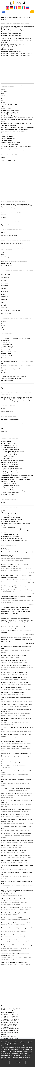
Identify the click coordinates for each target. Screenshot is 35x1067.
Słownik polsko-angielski (9, 1014)
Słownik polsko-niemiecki (9, 1021)
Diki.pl (3, 1010)
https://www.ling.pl (14, 1053)
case (8, 357)
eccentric (9, 355)
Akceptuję (17, 1062)
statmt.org (31, 572)
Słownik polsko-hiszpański (10, 1019)
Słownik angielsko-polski (9, 1024)
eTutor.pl (4, 1008)
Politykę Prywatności (14, 1049)
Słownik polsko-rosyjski (9, 1022)
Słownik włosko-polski (9, 1027)
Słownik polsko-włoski (9, 1017)
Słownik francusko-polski (10, 1025)
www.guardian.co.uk (28, 615)
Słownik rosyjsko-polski (9, 1032)
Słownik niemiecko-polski (9, 1030)
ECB (33, 593)
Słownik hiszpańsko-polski (10, 1029)
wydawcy (3, 271)
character (9, 353)
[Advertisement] (17, 181)
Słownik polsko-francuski (10, 1016)
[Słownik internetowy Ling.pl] (17, 3)
